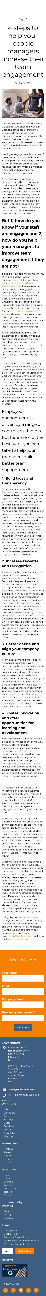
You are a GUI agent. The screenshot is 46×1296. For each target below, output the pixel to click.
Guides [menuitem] (8, 1195)
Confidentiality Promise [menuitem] (12, 1204)
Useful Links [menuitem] (10, 1143)
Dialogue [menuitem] (9, 1214)
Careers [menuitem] (8, 1116)
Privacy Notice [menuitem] (11, 1230)
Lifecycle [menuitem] (9, 1218)
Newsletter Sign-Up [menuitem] (10, 1135)
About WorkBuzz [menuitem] (9, 1102)
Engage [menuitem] (8, 1211)
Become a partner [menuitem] (9, 1161)
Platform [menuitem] (9, 1149)
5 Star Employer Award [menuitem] (9, 1126)
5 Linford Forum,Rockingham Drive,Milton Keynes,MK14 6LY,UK (18, 1053)
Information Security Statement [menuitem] (21, 1240)
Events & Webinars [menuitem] (9, 1183)
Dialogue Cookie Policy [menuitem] (16, 1237)
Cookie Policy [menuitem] (11, 1234)
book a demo (21, 939)
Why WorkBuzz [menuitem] (9, 1111)
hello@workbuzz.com (21, 936)
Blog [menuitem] (6, 1175)
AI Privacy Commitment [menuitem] (17, 1244)
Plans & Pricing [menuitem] (8, 1154)
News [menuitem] (7, 1178)
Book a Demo (24, 1251)
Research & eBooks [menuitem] (10, 1190)
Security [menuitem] (8, 1119)
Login (7, 1251)
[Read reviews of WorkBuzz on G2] (14, 1271)
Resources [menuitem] (9, 1169)
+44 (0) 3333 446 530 (26, 1095)
